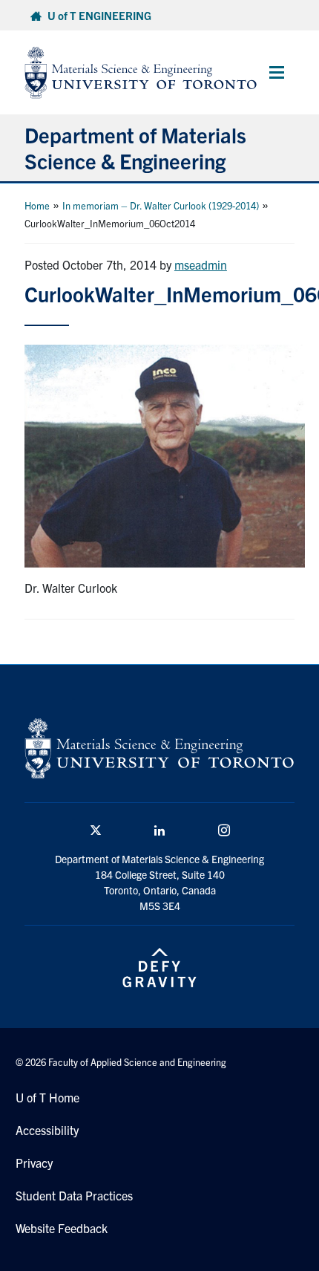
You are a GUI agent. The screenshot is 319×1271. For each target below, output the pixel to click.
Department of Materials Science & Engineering (135, 147)
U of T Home (47, 1097)
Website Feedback (62, 1227)
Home (37, 205)
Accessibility (47, 1129)
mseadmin (200, 264)
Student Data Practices (74, 1195)
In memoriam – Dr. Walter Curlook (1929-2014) (160, 205)
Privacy (34, 1162)
